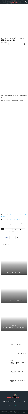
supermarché (7, 34)
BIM (5, 229)
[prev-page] (2, 333)
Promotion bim (4, 230)
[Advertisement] (14, 19)
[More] (24, 44)
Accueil (2, 34)
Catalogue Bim (15, 229)
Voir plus (13, 386)
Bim (11, 34)
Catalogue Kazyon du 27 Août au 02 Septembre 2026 (14, 328)
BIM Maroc (10, 229)
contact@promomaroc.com (17, 405)
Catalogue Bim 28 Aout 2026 (14, 272)
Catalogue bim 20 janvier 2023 (15, 219)
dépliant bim (22, 229)
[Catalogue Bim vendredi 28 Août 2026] (14, 289)
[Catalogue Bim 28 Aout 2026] (14, 261)
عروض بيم (12, 230)
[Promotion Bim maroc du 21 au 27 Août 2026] (5, 380)
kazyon (14, 325)
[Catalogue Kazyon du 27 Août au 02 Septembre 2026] (14, 317)
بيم (9, 230)
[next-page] (4, 333)
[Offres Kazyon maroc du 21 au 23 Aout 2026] (5, 371)
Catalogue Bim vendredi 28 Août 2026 (14, 301)
